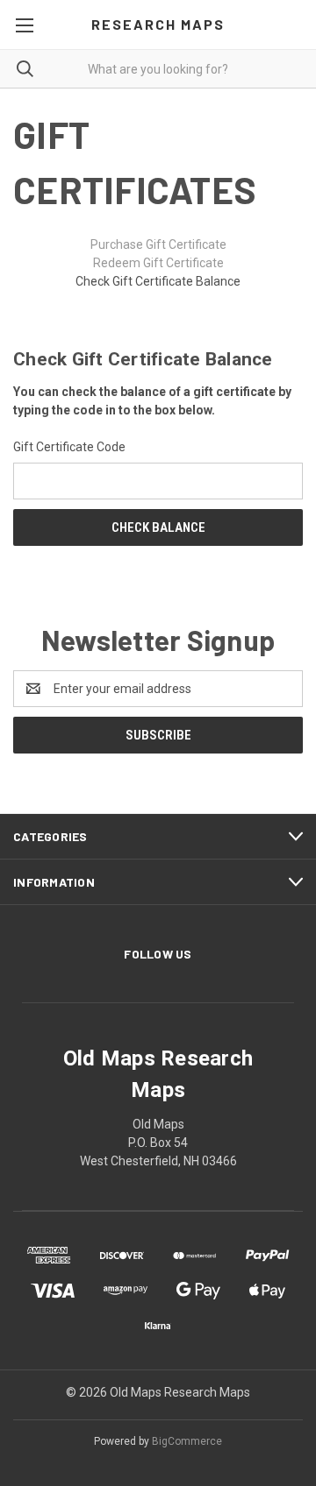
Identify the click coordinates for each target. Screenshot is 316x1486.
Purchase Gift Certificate (158, 244)
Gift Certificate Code (69, 447)
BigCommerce (187, 1441)
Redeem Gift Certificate (158, 263)
